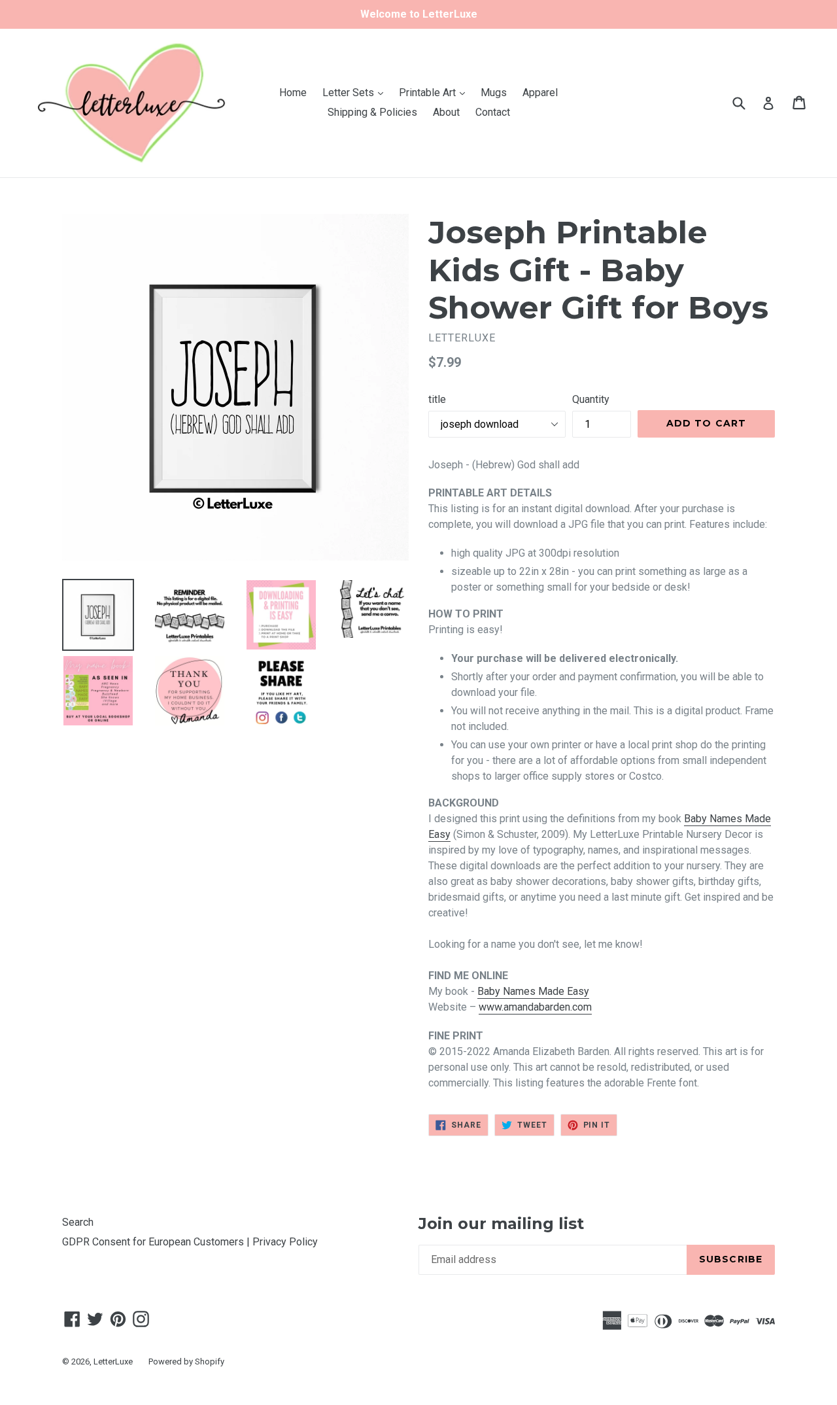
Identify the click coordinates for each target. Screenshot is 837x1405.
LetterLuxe (113, 1361)
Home (293, 92)
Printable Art (435, 92)
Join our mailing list (501, 1224)
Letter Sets (356, 92)
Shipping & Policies (372, 112)
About (446, 112)
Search (78, 1222)
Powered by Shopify (186, 1361)
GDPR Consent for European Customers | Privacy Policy (190, 1242)
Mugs (494, 92)
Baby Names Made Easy (533, 991)
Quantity (590, 399)
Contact (492, 112)
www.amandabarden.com (535, 1007)
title (437, 399)
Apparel (540, 92)
